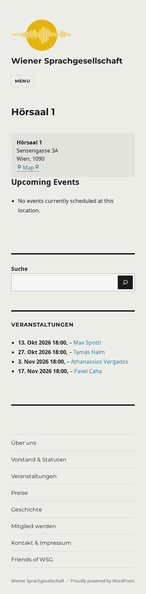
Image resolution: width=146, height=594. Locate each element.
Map (31, 167)
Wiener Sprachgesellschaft (67, 61)
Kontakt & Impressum (41, 543)
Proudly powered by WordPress (102, 581)
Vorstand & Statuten (39, 459)
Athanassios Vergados (99, 361)
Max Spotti (87, 342)
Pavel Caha (88, 371)
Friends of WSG (32, 559)
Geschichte (26, 509)
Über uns (23, 443)
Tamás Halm (89, 352)
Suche (19, 269)
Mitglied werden (33, 526)
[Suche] (125, 282)
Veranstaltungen (42, 324)
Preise (19, 493)
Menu (22, 81)
